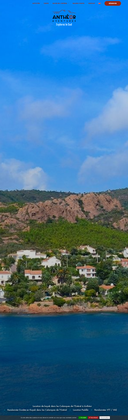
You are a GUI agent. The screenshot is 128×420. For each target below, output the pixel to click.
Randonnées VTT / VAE (105, 410)
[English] (99, 3)
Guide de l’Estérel (60, 3)
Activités (36, 3)
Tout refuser (94, 417)
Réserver (113, 3)
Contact (91, 3)
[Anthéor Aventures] (64, 18)
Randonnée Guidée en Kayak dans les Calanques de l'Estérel (37, 410)
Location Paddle (80, 410)
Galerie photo (78, 3)
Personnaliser (104, 417)
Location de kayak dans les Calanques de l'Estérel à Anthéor (62, 406)
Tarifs (46, 3)
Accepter (83, 417)
